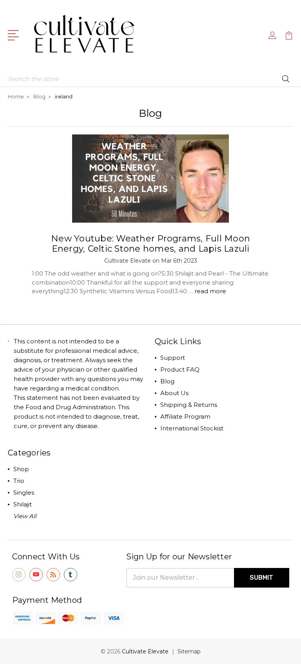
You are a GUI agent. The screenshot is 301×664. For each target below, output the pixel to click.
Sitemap (189, 651)
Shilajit (22, 504)
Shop (21, 469)
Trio (18, 480)
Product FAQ (179, 369)
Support (172, 357)
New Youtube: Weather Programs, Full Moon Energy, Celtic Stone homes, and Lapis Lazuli (150, 243)
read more (210, 291)
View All (24, 516)
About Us (174, 393)
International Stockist (191, 428)
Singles (23, 492)
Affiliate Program (185, 416)
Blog (167, 381)
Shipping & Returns (188, 404)
